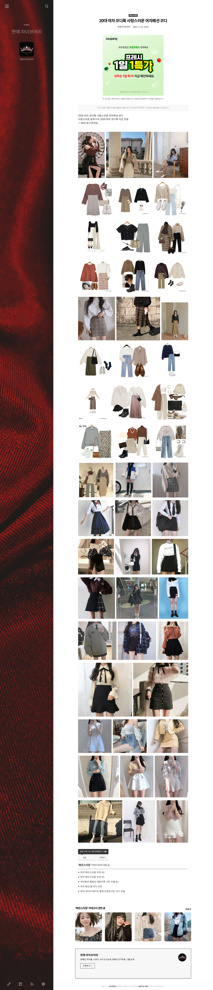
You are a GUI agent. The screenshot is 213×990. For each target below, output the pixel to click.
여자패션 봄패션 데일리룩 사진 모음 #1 (99, 881)
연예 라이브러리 (26, 32)
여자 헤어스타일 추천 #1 (92, 877)
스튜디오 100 (143, 986)
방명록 (21, 984)
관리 (43, 984)
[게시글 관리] (92, 858)
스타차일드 (112, 986)
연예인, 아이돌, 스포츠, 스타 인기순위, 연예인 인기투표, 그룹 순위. (107, 959)
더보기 (188, 909)
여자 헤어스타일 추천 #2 (92, 872)
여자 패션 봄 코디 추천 (91, 886)
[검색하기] (46, 6)
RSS (32, 984)
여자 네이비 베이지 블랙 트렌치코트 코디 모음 (102, 891)
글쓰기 (9, 984)
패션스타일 (133, 15)
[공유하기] (89, 858)
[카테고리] (7, 6)
